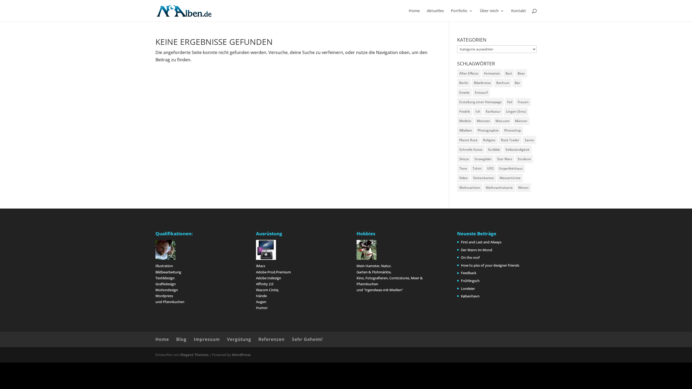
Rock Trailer (510, 140)
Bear (521, 73)
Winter (523, 187)
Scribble (494, 149)
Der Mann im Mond (476, 249)
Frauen (523, 102)
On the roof (470, 257)
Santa (529, 140)
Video (463, 178)
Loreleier (468, 288)
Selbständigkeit (517, 149)
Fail (509, 102)
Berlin (463, 83)
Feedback (468, 272)
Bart (508, 73)
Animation (492, 73)
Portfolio (459, 11)
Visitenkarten (483, 178)
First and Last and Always (481, 242)
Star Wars (504, 159)
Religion (489, 140)
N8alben (465, 130)
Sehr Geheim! (307, 339)
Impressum (207, 339)
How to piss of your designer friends (490, 265)
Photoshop (512, 130)
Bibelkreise (482, 83)
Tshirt (477, 168)
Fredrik (464, 111)
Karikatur (493, 111)
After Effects (468, 73)
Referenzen (271, 339)
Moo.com (502, 121)
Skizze (464, 159)
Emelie (464, 92)
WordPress (241, 354)
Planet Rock (468, 140)
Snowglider (483, 159)
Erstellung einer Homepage (480, 102)
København (470, 296)
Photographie (488, 130)
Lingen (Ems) (516, 111)
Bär (517, 83)
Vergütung (239, 339)
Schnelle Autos (471, 149)
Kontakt (518, 11)
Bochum (502, 83)
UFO (490, 168)
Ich (477, 111)
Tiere (463, 168)
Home (414, 11)
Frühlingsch (470, 280)
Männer (521, 121)
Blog (181, 339)
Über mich (489, 11)
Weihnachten (469, 187)
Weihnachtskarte (499, 187)
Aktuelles (435, 11)
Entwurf (481, 92)
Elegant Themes (194, 354)
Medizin (465, 121)
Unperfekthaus (511, 168)
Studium (524, 159)
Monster (483, 121)
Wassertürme (510, 178)
